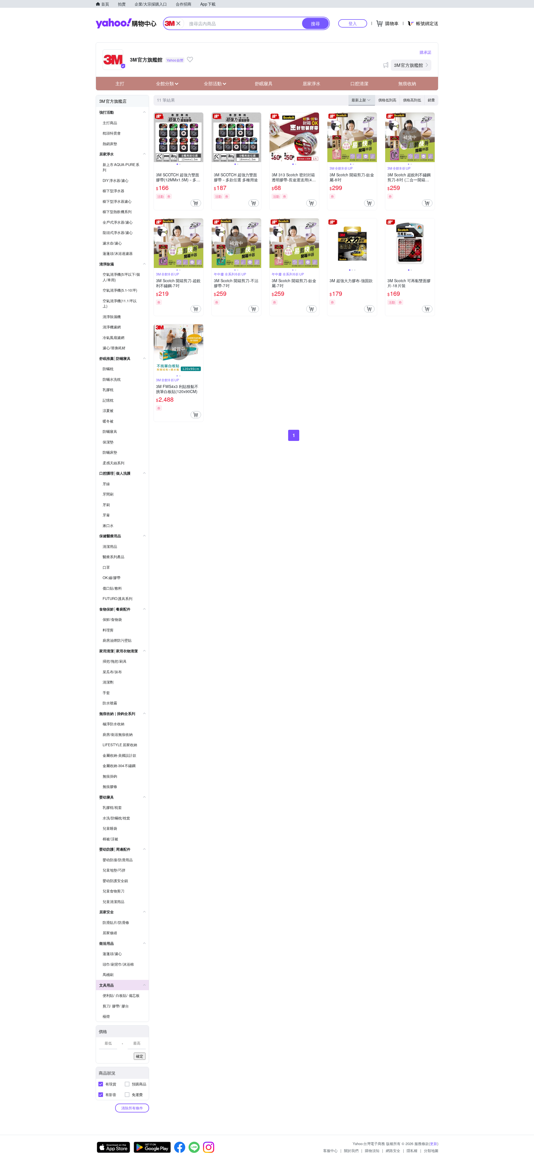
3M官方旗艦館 (408, 65)
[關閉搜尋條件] (178, 23)
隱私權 (412, 1150)
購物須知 (372, 1150)
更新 (433, 1143)
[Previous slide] (157, 137)
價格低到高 (387, 100)
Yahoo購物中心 (126, 23)
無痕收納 (407, 83)
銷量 (431, 100)
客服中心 (330, 1150)
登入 (352, 23)
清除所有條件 (132, 1108)
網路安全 (393, 1150)
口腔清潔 (359, 83)
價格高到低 (412, 100)
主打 (119, 83)
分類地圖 (431, 1150)
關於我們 (351, 1150)
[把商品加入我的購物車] (196, 203)
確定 (139, 1056)
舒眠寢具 (264, 83)
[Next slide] (199, 137)
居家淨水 (311, 83)
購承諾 (425, 52)
